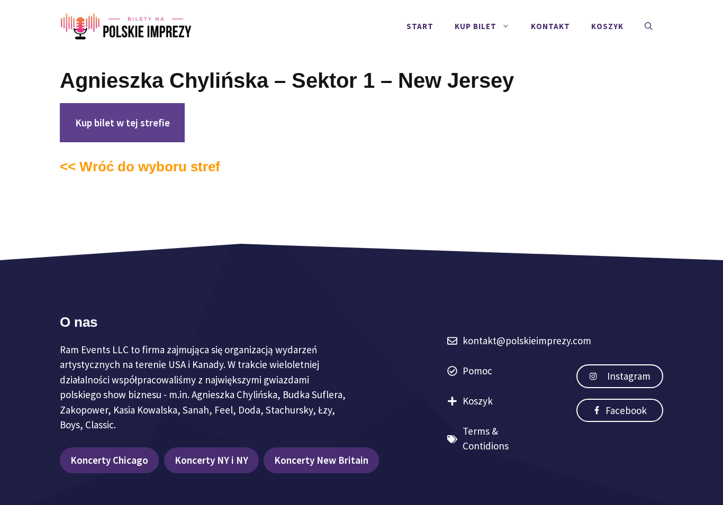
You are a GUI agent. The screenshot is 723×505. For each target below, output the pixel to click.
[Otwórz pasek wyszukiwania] (648, 26)
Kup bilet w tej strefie (122, 122)
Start (419, 26)
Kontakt (550, 26)
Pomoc (477, 370)
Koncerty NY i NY (211, 460)
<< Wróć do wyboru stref (140, 167)
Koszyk (607, 26)
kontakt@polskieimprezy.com (527, 340)
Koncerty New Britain (321, 460)
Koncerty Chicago (109, 460)
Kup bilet (475, 26)
